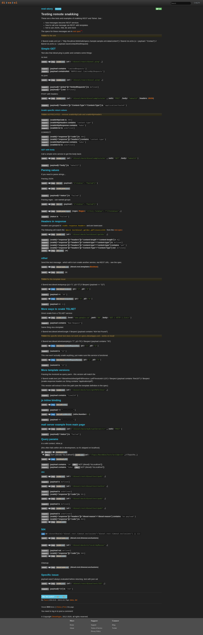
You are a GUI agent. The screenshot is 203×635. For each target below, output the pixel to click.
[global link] (49, 62)
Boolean (94, 267)
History (59, 607)
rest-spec (118, 230)
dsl (76, 600)
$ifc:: (47, 455)
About (72, 628)
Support (93, 625)
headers (143, 98)
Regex (81, 211)
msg (53, 62)
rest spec (77, 31)
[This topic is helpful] (58, 597)
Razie (46, 600)
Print (64, 607)
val (43, 534)
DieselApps (56, 617)
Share (57, 9)
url (68, 62)
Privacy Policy (96, 631)
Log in (197, 3)
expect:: (45, 69)
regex (75, 211)
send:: (44, 62)
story (72, 600)
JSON (150, 98)
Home (72, 625)
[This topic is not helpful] (64, 597)
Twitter (114, 628)
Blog (113, 625)
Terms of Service (96, 628)
